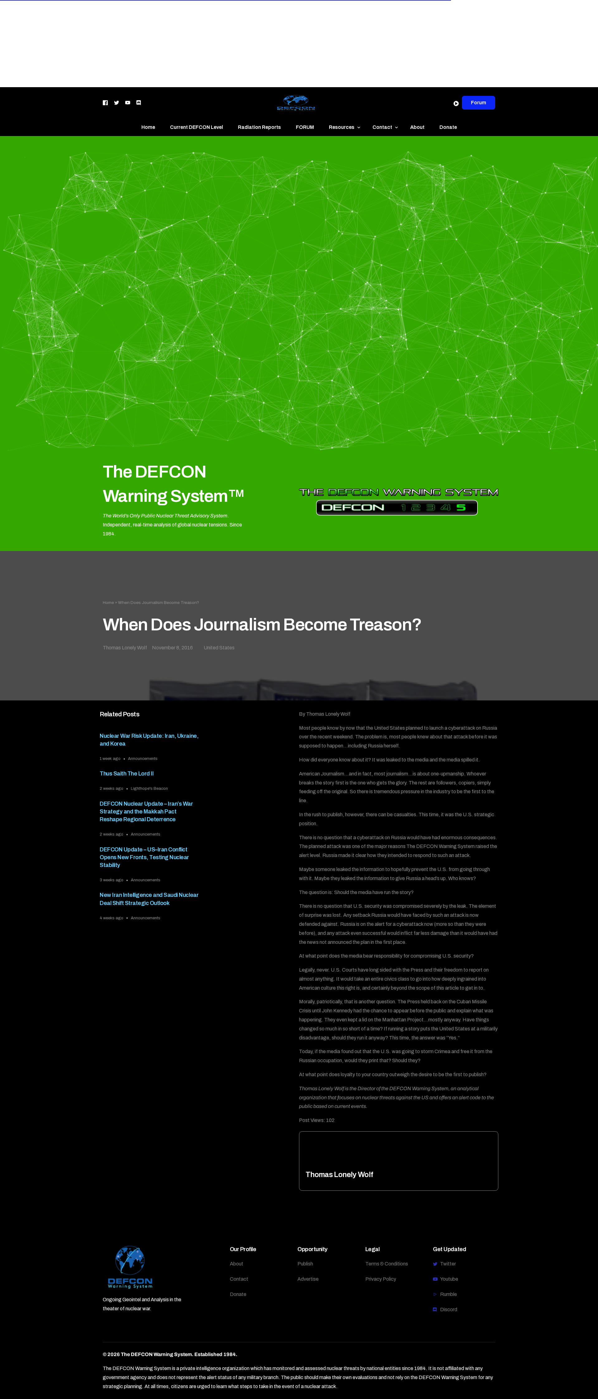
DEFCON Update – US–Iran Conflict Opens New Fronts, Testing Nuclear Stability (144, 857)
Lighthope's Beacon (149, 788)
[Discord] (138, 102)
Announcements (143, 758)
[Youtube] (127, 102)
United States (219, 647)
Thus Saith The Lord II (127, 773)
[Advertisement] (187, 43)
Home (108, 602)
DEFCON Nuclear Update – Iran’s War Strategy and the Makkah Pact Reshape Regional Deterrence (146, 811)
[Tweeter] (116, 102)
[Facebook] (105, 102)
